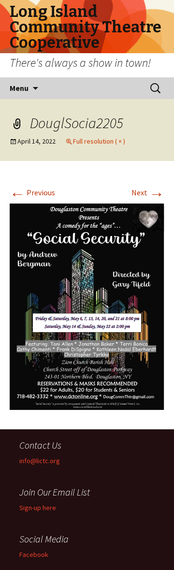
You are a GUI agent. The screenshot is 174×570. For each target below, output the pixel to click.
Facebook (33, 554)
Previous (32, 192)
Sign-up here (37, 507)
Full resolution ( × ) (99, 141)
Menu (19, 88)
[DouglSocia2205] (87, 305)
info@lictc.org (39, 460)
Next (147, 192)
